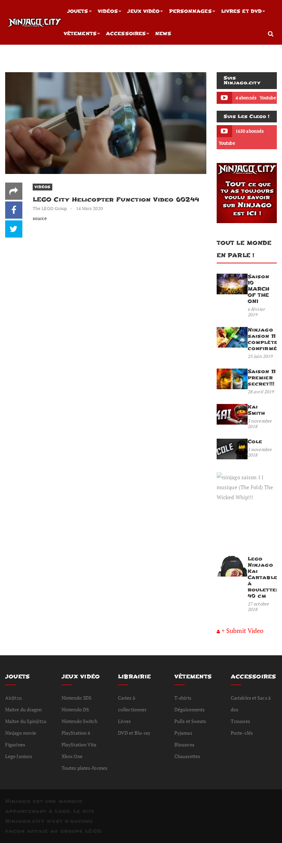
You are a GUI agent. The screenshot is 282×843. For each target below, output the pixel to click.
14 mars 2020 (89, 208)
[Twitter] (13, 229)
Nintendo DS (75, 709)
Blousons (184, 744)
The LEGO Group (50, 208)
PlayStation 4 (76, 733)
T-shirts (182, 697)
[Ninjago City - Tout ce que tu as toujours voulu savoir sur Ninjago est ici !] (34, 22)
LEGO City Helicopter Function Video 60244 (116, 200)
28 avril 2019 (261, 391)
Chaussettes (187, 756)
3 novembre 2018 (260, 423)
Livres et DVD (241, 11)
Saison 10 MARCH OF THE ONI (259, 289)
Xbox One (72, 756)
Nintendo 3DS (76, 697)
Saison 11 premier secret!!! (261, 377)
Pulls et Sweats (190, 721)
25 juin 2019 (260, 356)
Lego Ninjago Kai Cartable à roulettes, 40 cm (264, 577)
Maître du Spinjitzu (25, 721)
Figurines (15, 744)
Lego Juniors (18, 756)
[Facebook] (13, 210)
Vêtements (80, 33)
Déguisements (189, 709)
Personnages (190, 11)
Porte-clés (242, 733)
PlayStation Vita (79, 744)
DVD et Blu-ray (134, 733)
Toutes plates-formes (84, 768)
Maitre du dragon (23, 709)
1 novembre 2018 (260, 452)
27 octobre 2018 (258, 606)
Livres (124, 721)
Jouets (77, 11)
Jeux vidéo (143, 11)
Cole (255, 441)
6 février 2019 (256, 312)
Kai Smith (256, 410)
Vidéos (108, 11)
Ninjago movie (20, 733)
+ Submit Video (242, 630)
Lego (62, 811)
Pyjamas (183, 733)
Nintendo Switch (80, 721)
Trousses (240, 721)
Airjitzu (13, 697)
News (163, 33)
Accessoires (126, 33)
